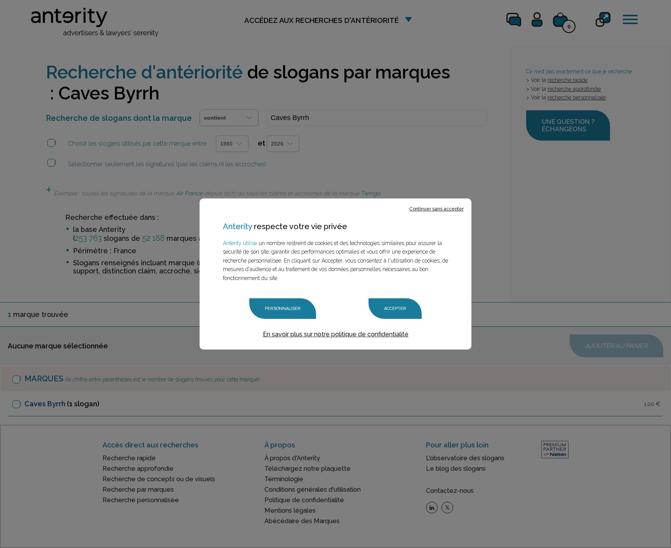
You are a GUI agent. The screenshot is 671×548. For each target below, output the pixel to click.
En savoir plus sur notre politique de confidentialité (336, 334)
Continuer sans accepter (436, 209)
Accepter (395, 308)
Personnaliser (283, 308)
